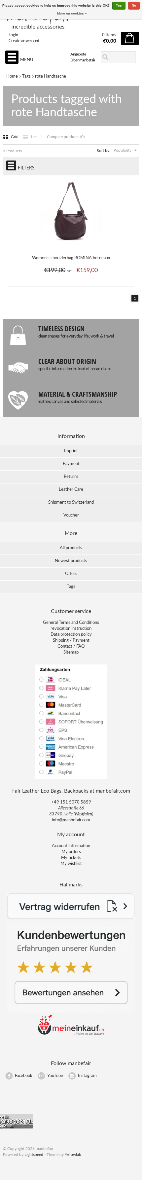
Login (13, 35)
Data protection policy (71, 634)
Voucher (71, 515)
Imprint (71, 451)
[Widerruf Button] (71, 917)
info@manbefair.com (71, 820)
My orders (71, 852)
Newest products (71, 561)
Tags (26, 76)
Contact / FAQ (71, 646)
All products (71, 548)
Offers (71, 574)
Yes (119, 5)
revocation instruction (71, 628)
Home (12, 76)
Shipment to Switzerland (71, 502)
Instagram (87, 1076)
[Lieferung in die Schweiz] (71, 1034)
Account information (71, 846)
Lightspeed (33, 1155)
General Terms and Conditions (71, 623)
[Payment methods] (71, 778)
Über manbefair (82, 60)
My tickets (71, 858)
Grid (15, 137)
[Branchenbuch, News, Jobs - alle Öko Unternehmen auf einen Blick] (16, 1127)
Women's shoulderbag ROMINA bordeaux (71, 258)
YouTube (55, 1076)
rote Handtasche (50, 76)
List (34, 137)
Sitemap (71, 652)
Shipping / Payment (71, 640)
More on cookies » (72, 13)
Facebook (23, 1076)
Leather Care (71, 489)
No (134, 5)
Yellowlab (73, 1155)
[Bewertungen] (71, 1011)
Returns (71, 477)
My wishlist (71, 864)
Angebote (78, 54)
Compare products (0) (66, 137)
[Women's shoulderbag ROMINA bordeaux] (71, 245)
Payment (71, 464)
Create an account (24, 41)
